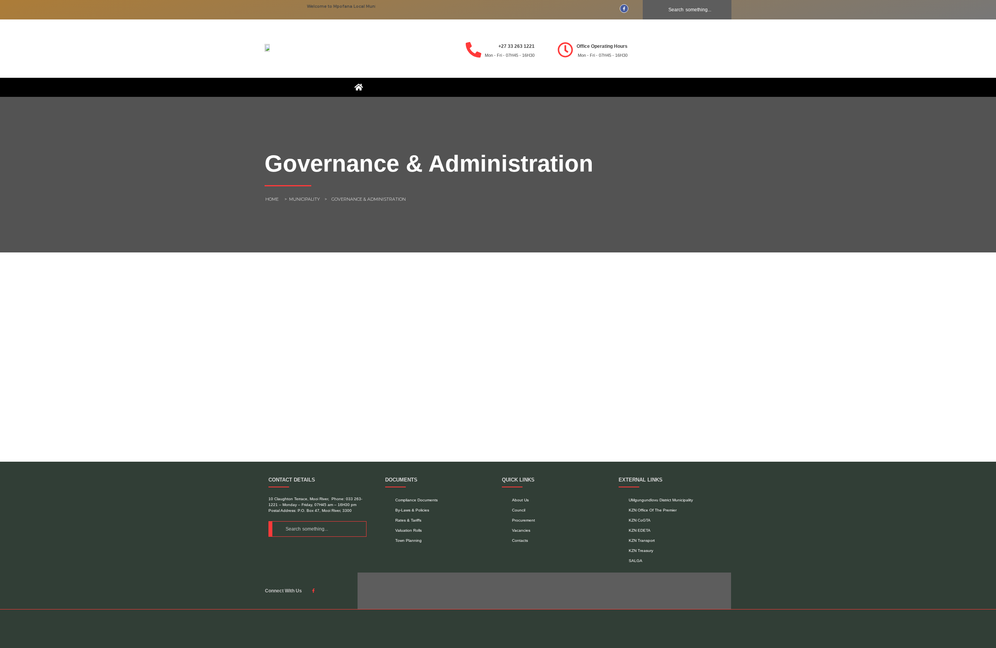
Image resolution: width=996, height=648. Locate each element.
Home (272, 199)
